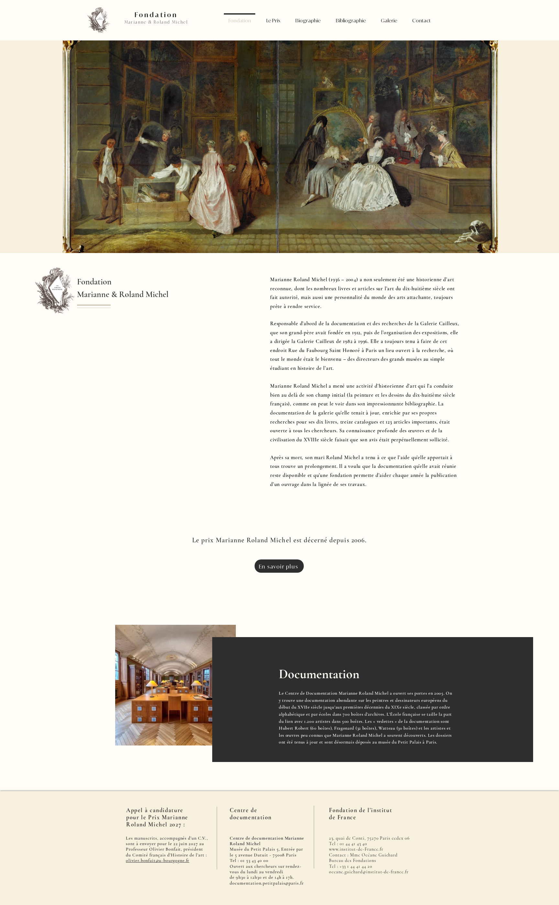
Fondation (156, 14)
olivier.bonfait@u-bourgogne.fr (157, 860)
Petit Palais (409, 742)
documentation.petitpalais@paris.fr (267, 883)
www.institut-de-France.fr (356, 849)
